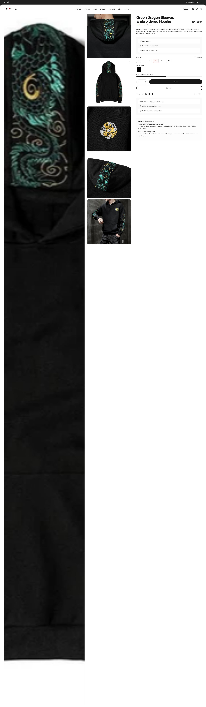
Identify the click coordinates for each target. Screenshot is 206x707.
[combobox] (194, 2)
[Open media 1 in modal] (44, 359)
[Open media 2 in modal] (109, 36)
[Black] (139, 69)
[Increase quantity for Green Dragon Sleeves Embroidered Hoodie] (146, 82)
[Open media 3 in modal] (109, 82)
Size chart (199, 57)
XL (149, 61)
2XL (156, 61)
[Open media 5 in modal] (109, 175)
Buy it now (169, 88)
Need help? (199, 94)
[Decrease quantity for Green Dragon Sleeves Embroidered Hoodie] (138, 82)
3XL (162, 61)
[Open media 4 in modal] (109, 128)
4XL (169, 61)
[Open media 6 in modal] (109, 221)
